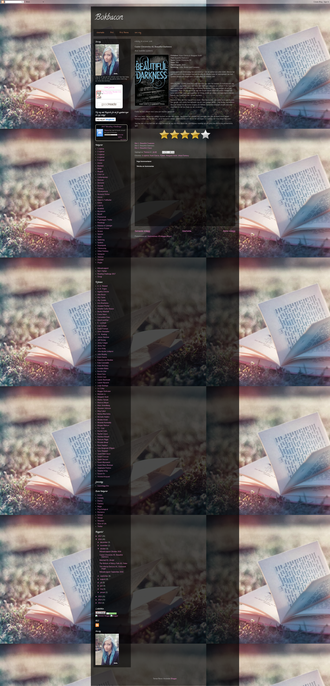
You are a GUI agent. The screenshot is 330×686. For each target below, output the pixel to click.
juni (101, 586)
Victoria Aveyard (103, 477)
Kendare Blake (102, 368)
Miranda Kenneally (104, 423)
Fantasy (100, 188)
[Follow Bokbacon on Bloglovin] (105, 121)
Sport (99, 237)
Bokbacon (109, 18)
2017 (100, 536)
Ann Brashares (103, 303)
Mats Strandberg (103, 405)
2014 (100, 600)
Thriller (99, 526)
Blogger (173, 679)
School (100, 515)
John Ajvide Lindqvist (105, 351)
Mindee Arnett (102, 420)
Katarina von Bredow (105, 360)
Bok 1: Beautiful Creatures (144, 143)
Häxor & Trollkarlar (104, 200)
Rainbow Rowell (103, 437)
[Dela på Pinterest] (173, 152)
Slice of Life (101, 524)
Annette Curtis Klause (105, 309)
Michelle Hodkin (103, 417)
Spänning (100, 240)
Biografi (100, 171)
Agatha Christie (103, 292)
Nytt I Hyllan (102, 271)
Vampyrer (101, 254)
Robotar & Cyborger (104, 226)
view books (123, 139)
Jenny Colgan (102, 343)
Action (99, 495)
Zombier (100, 260)
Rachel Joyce (102, 434)
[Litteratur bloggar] (102, 616)
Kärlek (162, 156)
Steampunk (101, 245)
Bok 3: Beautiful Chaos (143, 148)
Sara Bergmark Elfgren (105, 448)
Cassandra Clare (103, 317)
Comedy (100, 498)
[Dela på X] (168, 152)
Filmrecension (102, 191)
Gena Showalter (103, 332)
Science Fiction (103, 228)
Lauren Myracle (103, 383)
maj (101, 589)
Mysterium (101, 211)
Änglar (99, 263)
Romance (101, 512)
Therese (106, 130)
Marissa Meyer (103, 403)
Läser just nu (109, 87)
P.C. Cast (101, 428)
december (104, 542)
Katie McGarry (102, 366)
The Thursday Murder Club (112, 92)
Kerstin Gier (101, 371)
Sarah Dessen (102, 459)
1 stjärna (100, 149)
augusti (103, 579)
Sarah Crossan (103, 457)
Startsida (100, 32)
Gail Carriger (102, 326)
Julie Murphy (102, 354)
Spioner (100, 234)
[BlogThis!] (165, 152)
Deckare (100, 180)
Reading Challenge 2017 (106, 274)
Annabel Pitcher (103, 306)
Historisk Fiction (103, 194)
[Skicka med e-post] (163, 152)
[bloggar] (114, 616)
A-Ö (111, 32)
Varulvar (100, 257)
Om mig (138, 32)
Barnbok (100, 166)
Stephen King (102, 471)
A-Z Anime (124, 32)
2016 (100, 539)
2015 (100, 596)
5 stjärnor (100, 160)
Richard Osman (108, 93)
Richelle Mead (102, 442)
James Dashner (103, 337)
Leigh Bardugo (102, 386)
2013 (100, 603)
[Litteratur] (111, 614)
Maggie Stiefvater (104, 391)
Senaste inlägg (142, 231)
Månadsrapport (103, 268)
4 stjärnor (145, 156)
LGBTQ (100, 206)
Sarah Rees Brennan (105, 465)
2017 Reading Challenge (111, 126)
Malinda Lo (101, 394)
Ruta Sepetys (102, 445)
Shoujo (100, 518)
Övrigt (99, 277)
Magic (99, 506)
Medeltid (100, 208)
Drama (99, 501)
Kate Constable (103, 363)
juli (101, 583)
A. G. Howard (102, 286)
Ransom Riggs (102, 440)
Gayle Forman (102, 329)
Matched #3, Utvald (107, 560)
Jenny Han (101, 346)
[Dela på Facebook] (170, 152)
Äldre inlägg (229, 231)
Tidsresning (101, 248)
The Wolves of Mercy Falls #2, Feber (113, 563)
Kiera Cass (101, 374)
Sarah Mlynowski (103, 462)
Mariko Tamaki (102, 400)
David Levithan (103, 320)
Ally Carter (101, 297)
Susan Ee (101, 474)
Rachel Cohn (102, 431)
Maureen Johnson (104, 408)
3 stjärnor (100, 154)
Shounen (100, 521)
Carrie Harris (102, 314)
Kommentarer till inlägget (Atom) (160, 236)
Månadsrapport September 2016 (111, 572)
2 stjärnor (100, 152)
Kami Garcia (154, 156)
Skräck (100, 231)
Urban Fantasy (183, 156)
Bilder (99, 169)
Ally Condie (101, 300)
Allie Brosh (101, 295)
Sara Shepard (102, 451)
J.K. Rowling (102, 334)
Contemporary (102, 177)
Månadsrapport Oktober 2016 (110, 552)
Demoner (100, 183)
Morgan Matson (103, 425)
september (104, 576)
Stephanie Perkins (104, 468)
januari (103, 592)
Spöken (100, 243)
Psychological (102, 509)
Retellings (101, 223)
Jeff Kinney (101, 340)
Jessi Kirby (101, 349)
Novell (99, 214)
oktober (103, 549)
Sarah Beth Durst (103, 454)
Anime (99, 163)
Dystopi (100, 186)
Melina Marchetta (103, 414)
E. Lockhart (101, 323)
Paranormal (101, 217)
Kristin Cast (101, 377)
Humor (99, 197)
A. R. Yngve (102, 289)
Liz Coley (100, 388)
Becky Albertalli (103, 312)
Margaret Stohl (171, 156)
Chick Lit (100, 174)
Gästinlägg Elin (103, 486)
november (104, 545)
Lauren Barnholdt (103, 380)
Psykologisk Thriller (104, 220)
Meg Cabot (101, 411)
